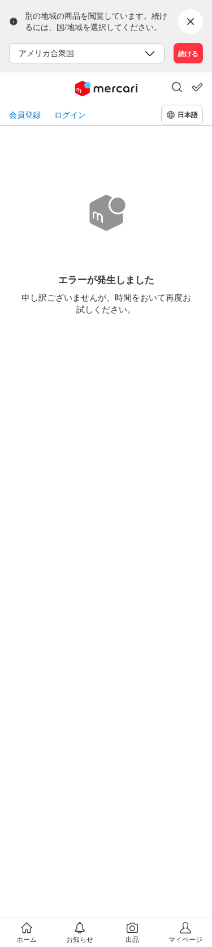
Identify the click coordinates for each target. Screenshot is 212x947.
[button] (177, 88)
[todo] (197, 87)
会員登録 (25, 114)
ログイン (70, 114)
